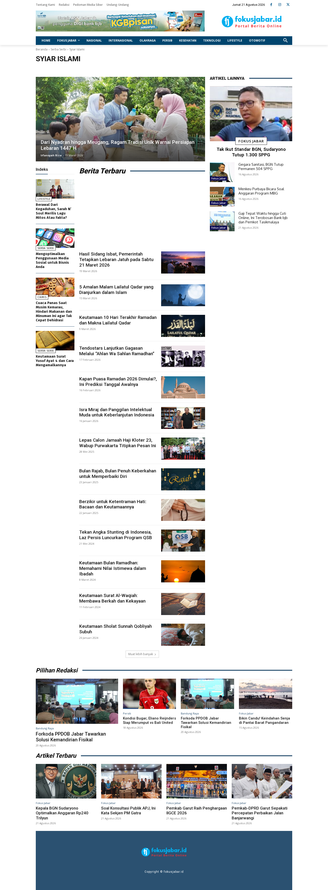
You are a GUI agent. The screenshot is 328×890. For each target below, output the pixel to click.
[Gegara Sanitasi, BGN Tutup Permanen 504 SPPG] (222, 172)
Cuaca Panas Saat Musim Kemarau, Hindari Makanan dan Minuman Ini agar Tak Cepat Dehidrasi (54, 311)
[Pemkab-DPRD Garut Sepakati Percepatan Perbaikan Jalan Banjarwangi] (262, 781)
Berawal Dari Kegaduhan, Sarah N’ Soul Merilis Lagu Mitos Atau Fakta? (53, 211)
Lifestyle (61, 70)
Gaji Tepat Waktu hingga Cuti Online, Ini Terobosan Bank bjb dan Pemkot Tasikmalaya (263, 217)
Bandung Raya (45, 728)
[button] (285, 40)
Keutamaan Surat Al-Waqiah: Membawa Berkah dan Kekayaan (112, 598)
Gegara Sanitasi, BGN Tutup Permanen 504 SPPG (261, 166)
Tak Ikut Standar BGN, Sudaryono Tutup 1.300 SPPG (251, 152)
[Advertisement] (142, 213)
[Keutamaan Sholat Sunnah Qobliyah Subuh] (183, 635)
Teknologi (95, 70)
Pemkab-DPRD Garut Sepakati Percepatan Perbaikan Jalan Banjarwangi (259, 813)
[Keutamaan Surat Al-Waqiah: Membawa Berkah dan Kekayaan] (183, 604)
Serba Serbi (58, 49)
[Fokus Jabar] (251, 21)
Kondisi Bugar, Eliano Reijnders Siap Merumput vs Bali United (149, 720)
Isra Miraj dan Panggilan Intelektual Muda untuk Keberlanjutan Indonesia (116, 412)
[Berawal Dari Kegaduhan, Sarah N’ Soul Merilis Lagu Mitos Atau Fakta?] (55, 189)
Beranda (42, 49)
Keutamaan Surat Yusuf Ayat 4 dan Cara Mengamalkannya (55, 360)
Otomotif (78, 70)
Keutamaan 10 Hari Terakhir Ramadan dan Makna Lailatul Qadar (118, 320)
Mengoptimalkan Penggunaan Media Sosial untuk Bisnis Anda (52, 260)
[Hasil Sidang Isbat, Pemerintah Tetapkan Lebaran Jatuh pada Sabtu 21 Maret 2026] (183, 262)
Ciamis (42, 297)
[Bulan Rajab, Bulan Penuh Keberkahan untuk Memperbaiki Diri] (183, 479)
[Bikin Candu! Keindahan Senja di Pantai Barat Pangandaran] (265, 694)
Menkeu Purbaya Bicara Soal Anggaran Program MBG (261, 191)
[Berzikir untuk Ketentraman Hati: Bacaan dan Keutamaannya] (183, 510)
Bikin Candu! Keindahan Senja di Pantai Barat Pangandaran (264, 720)
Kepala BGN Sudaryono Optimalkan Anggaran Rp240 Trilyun (62, 813)
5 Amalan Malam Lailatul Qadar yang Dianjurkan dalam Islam (116, 289)
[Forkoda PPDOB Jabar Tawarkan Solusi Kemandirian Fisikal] (77, 701)
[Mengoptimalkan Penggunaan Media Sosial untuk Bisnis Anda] (55, 238)
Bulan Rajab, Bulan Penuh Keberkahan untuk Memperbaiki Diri (117, 473)
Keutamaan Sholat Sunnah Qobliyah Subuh (115, 628)
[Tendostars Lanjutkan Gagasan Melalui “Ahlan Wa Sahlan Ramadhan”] (183, 357)
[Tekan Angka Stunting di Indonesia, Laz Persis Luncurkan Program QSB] (183, 541)
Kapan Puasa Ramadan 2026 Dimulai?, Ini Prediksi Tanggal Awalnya (118, 381)
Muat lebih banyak (140, 654)
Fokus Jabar (251, 141)
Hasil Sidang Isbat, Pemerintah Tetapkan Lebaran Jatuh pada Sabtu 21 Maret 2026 (116, 259)
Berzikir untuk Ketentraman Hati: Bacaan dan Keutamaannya (112, 504)
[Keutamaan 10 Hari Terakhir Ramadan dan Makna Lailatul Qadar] (183, 326)
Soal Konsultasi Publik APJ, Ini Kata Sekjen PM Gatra (128, 810)
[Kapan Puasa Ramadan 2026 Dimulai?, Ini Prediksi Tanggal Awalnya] (183, 387)
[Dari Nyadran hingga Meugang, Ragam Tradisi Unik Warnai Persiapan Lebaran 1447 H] (120, 119)
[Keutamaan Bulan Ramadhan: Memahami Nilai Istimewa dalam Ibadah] (183, 571)
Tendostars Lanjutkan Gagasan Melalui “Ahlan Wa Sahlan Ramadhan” (116, 350)
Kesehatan (44, 70)
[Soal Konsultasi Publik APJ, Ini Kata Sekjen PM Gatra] (131, 781)
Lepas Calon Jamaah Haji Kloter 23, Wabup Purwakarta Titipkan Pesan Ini (117, 442)
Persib (127, 713)
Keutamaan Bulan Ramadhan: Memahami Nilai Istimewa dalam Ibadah (112, 568)
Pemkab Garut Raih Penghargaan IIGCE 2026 (196, 810)
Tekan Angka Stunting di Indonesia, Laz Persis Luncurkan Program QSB (115, 534)
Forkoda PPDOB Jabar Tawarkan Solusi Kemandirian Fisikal (71, 737)
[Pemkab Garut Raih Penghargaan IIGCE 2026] (196, 781)
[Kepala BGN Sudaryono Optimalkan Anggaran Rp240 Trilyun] (66, 781)
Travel (111, 70)
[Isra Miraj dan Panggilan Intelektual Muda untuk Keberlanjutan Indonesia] (183, 418)
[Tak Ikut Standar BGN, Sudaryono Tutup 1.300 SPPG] (251, 113)
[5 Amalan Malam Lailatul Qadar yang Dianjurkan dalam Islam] (183, 295)
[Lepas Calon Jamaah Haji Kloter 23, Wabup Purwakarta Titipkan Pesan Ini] (183, 449)
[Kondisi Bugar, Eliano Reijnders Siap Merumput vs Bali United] (149, 694)
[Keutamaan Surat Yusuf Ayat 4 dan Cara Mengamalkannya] (55, 340)
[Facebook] (271, 4)
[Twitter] (288, 4)
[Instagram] (279, 4)
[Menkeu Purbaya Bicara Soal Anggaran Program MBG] (222, 197)
